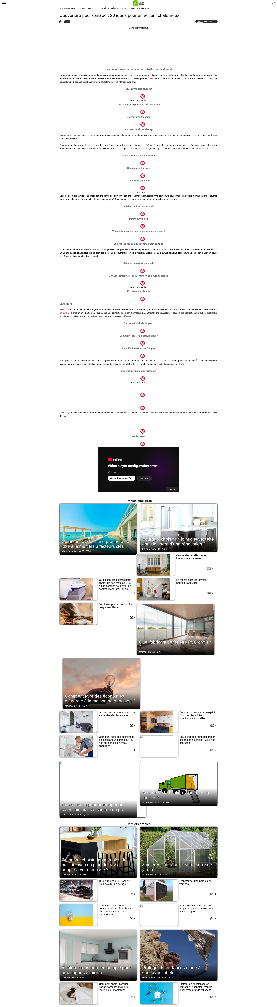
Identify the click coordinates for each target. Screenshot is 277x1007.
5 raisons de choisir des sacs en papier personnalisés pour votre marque (196, 908)
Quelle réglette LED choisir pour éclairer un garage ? (114, 882)
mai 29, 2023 (163, 977)
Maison (71, 8)
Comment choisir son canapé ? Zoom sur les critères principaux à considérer (197, 715)
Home (63, 8)
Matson (200, 22)
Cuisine (66, 874)
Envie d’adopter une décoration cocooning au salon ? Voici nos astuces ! (197, 739)
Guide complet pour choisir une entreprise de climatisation (117, 714)
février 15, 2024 (159, 549)
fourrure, (64, 313)
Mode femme (149, 977)
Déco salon (67, 814)
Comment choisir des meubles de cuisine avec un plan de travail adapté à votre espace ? (94, 864)
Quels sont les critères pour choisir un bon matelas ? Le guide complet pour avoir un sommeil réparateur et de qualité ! (115, 585)
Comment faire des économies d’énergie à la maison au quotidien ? (100, 698)
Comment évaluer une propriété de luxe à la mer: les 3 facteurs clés (95, 544)
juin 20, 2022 (80, 706)
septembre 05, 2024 (80, 551)
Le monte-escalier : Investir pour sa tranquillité (191, 581)
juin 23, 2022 (154, 652)
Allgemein (147, 802)
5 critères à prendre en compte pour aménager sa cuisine (96, 970)
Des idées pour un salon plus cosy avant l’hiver (115, 606)
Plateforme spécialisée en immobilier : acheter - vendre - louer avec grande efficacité (196, 987)
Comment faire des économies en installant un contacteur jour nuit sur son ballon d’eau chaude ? (116, 741)
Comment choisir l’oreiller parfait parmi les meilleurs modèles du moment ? (114, 987)
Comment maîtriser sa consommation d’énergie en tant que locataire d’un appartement (115, 910)
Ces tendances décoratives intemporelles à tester (192, 557)
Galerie (138, 95)
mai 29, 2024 (160, 874)
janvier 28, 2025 (79, 874)
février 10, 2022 (82, 814)
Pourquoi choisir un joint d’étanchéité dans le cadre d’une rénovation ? (178, 541)
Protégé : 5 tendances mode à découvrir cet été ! (171, 970)
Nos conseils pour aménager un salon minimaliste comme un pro (93, 807)
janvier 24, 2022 (162, 802)
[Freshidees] (138, 3)
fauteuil (151, 78)
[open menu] (3, 3)
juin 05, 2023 (77, 977)
